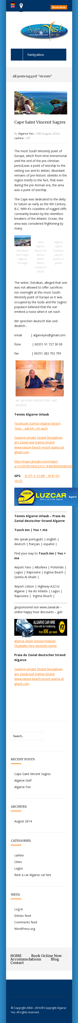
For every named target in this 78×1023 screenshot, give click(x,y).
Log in (18, 909)
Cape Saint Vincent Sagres (39, 122)
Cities (18, 862)
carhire (19, 138)
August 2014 (23, 821)
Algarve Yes (26, 133)
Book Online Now (46, 956)
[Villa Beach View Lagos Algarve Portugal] (22, 245)
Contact (17, 962)
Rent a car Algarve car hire (32, 875)
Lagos (18, 868)
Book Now (58, 7)
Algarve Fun (22, 787)
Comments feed (25, 922)
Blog (55, 959)
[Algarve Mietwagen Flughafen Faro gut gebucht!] (40, 636)
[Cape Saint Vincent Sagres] (40, 119)
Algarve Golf (22, 780)
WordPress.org (24, 929)
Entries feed (22, 916)
